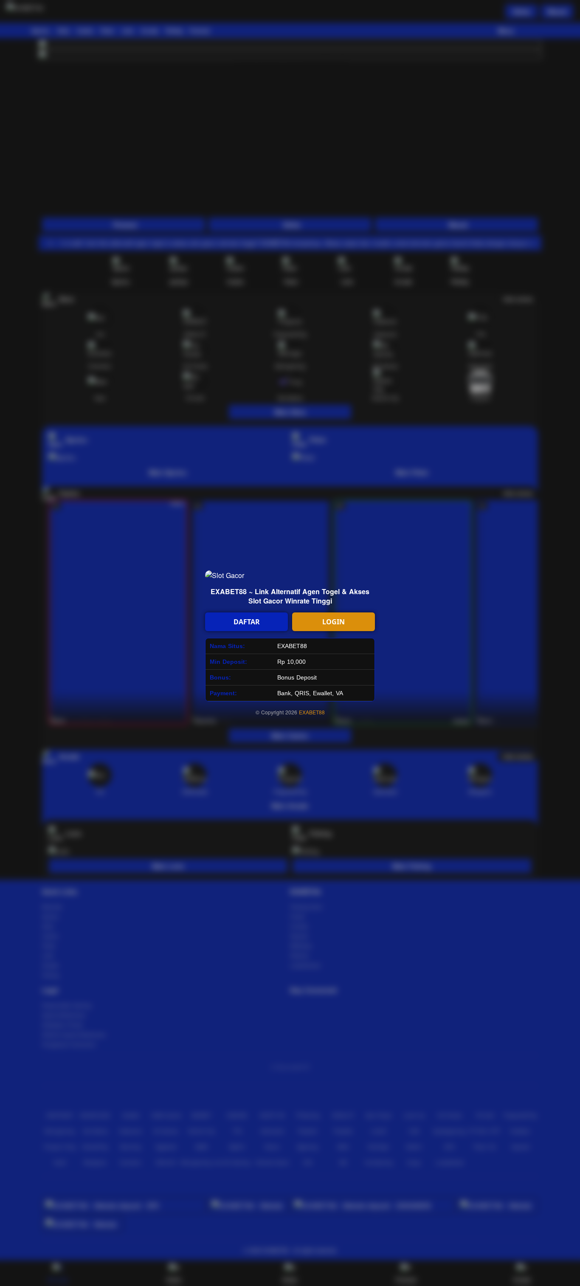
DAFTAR (247, 621)
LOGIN (333, 621)
